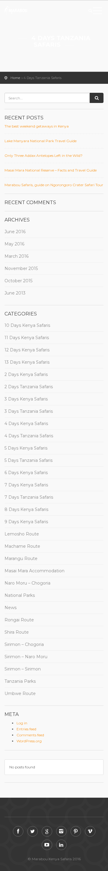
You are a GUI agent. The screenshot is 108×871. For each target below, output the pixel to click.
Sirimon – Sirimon (22, 669)
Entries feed (26, 729)
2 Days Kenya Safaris (26, 374)
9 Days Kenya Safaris (26, 521)
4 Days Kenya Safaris (26, 423)
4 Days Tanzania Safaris (28, 435)
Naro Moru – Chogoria (27, 583)
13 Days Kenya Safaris (27, 362)
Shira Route (16, 632)
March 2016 (16, 256)
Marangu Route (21, 558)
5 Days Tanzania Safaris (28, 460)
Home (15, 78)
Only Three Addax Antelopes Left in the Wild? (43, 155)
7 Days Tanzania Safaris (28, 497)
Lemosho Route (21, 534)
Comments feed (30, 735)
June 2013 (15, 293)
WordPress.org (29, 741)
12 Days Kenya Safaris (27, 350)
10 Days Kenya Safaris (27, 325)
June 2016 (15, 231)
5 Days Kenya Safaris (25, 448)
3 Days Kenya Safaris (26, 399)
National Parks (19, 595)
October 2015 (18, 280)
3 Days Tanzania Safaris (28, 411)
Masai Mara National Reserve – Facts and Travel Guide (50, 170)
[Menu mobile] (97, 11)
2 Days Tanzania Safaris (28, 386)
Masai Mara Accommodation (34, 570)
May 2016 (14, 244)
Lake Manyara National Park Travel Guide (40, 141)
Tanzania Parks (20, 681)
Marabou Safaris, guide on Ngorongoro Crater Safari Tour (53, 185)
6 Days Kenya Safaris (26, 472)
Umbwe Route (20, 693)
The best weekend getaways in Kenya (36, 126)
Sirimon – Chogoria (24, 644)
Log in (21, 723)
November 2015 (21, 268)
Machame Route (22, 546)
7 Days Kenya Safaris (26, 485)
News (10, 607)
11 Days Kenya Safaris (26, 337)
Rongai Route (19, 620)
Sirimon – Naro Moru (25, 656)
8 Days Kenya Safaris (26, 509)
